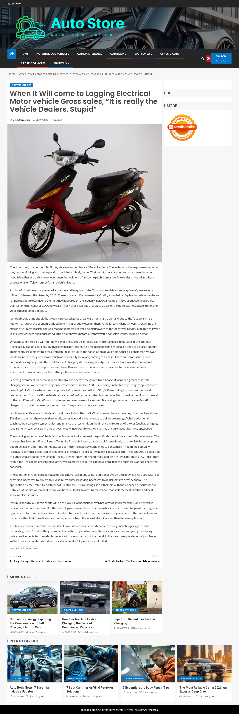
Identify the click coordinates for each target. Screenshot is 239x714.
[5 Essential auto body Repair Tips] (148, 663)
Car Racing (118, 54)
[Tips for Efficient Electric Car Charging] (137, 597)
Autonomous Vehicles (52, 54)
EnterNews (132, 709)
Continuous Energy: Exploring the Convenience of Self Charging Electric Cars (30, 623)
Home (24, 54)
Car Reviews (143, 54)
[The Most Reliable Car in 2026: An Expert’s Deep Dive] (204, 663)
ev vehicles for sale (26, 548)
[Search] (203, 58)
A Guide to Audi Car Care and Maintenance (132, 558)
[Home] (12, 53)
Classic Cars (169, 54)
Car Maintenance (89, 54)
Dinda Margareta (21, 119)
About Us (60, 63)
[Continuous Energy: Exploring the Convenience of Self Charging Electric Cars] (32, 597)
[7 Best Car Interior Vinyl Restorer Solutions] (91, 663)
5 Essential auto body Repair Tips (146, 687)
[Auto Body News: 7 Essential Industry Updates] (34, 663)
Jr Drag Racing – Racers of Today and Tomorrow (40, 558)
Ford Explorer (20, 678)
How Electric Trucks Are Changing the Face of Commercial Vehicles (79, 623)
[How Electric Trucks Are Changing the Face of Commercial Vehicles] (85, 597)
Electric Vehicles (33, 63)
